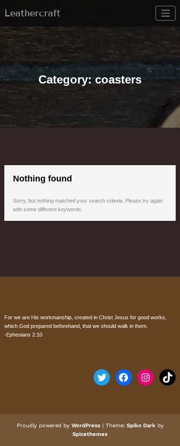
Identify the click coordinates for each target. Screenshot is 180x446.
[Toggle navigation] (166, 13)
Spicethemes (90, 434)
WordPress (86, 425)
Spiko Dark (141, 425)
